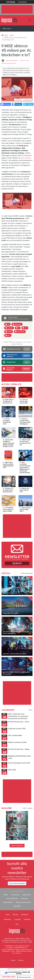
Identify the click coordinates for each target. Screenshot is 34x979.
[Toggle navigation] (29, 20)
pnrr (9, 335)
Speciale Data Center (10, 593)
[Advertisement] (18, 854)
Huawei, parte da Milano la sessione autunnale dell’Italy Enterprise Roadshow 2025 (8, 443)
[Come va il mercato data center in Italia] (25, 392)
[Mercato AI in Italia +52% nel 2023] (25, 481)
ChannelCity (22, 2)
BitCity (5, 895)
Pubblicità (27, 919)
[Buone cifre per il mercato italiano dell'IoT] (25, 500)
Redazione (7, 919)
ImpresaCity (26, 895)
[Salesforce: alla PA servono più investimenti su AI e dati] (25, 432)
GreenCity (24, 898)
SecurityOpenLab (12, 898)
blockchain (18, 324)
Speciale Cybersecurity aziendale (14, 654)
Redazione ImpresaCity (11, 60)
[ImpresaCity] (9, 20)
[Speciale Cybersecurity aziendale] (17, 646)
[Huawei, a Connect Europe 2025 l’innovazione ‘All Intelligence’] (25, 412)
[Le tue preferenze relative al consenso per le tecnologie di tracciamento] (24, 977)
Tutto (30, 710)
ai (18, 328)
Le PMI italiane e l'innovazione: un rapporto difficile (8, 509)
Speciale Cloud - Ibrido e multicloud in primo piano (16, 673)
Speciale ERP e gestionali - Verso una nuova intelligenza (16, 632)
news (12, 35)
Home (5, 35)
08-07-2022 (25, 60)
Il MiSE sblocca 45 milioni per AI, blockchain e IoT (8, 401)
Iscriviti (27, 349)
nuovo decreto (25, 158)
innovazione (20, 331)
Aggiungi (26, 355)
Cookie (13, 960)
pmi (26, 328)
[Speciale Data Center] (17, 585)
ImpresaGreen (8, 902)
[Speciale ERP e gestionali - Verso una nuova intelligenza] (17, 626)
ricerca (10, 331)
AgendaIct (17, 906)
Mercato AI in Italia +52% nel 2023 (24, 490)
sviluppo (10, 328)
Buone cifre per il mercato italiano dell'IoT (25, 509)
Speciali (15, 914)
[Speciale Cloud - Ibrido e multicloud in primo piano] (17, 666)
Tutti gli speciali (26, 573)
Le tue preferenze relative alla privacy (19, 972)
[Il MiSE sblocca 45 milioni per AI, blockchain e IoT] (8, 392)
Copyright (17, 919)
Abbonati (26, 368)
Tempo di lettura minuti (9, 63)
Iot (8, 324)
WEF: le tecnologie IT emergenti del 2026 (7, 421)
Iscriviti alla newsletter (17, 883)
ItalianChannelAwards (23, 902)
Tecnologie (18, 100)
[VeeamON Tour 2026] (17, 605)
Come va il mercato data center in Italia (24, 401)
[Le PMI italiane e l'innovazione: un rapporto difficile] (8, 500)
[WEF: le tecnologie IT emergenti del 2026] (8, 412)
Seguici (27, 362)
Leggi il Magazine (17, 846)
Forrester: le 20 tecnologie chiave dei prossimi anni (8, 490)
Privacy (20, 960)
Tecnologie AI (27, 100)
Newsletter (7, 28)
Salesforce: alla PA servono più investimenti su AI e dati (25, 442)
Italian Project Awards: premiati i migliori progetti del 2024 (8, 464)
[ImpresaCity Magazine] (17, 825)
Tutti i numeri (27, 808)
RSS (17, 924)
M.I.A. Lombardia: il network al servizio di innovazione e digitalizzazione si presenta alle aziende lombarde (25, 467)
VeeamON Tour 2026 (10, 613)
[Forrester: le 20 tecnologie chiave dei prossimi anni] (8, 481)
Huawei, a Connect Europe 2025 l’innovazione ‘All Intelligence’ (25, 421)
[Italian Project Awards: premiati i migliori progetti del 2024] (8, 455)
